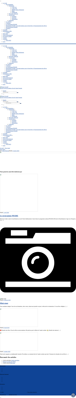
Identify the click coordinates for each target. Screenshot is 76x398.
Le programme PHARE (9, 216)
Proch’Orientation (7, 389)
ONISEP (5, 387)
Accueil (2, 148)
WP (7, 394)
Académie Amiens (7, 377)
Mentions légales (7, 368)
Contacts (5, 371)
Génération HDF (7, 388)
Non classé (7, 148)
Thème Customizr (21, 394)
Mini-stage (4, 303)
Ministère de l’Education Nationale (11, 378)
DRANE (5, 381)
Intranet (5, 380)
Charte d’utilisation (7, 370)
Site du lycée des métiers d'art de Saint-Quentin (15, 392)
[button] (73, 395)
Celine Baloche (5, 150)
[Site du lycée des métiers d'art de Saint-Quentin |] (4, 87)
